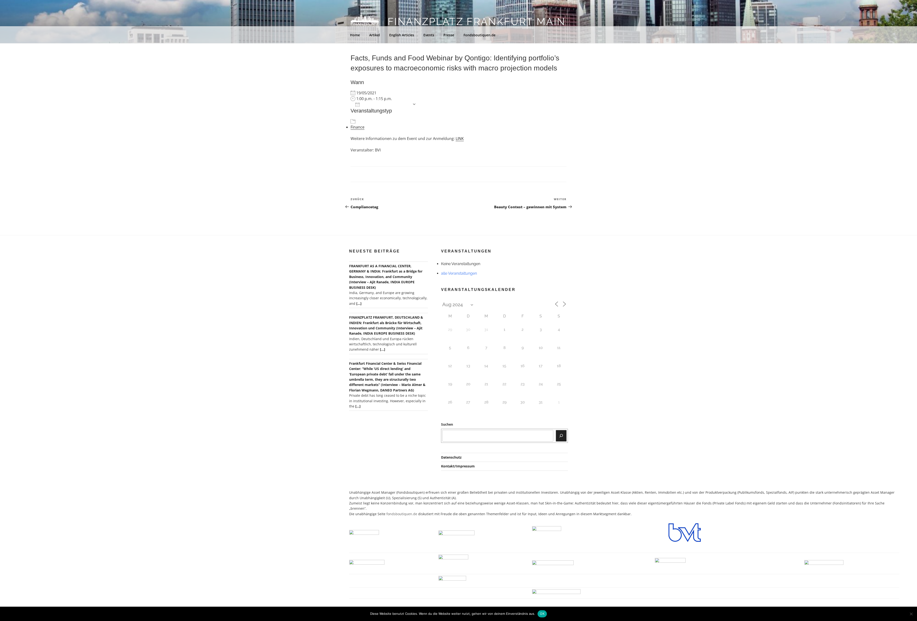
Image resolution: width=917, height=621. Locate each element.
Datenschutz (451, 457)
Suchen (447, 424)
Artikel (374, 35)
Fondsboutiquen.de (480, 35)
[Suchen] (561, 435)
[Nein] (911, 613)
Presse (448, 35)
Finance (357, 127)
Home (355, 35)
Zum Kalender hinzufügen (386, 104)
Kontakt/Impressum (458, 466)
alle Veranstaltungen (459, 273)
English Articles (401, 35)
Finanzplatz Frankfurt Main (476, 21)
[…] (359, 303)
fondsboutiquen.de (401, 514)
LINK (460, 138)
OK (542, 614)
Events (428, 35)
